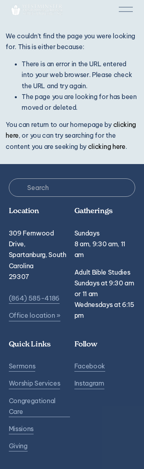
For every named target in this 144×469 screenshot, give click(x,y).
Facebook (89, 366)
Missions (21, 429)
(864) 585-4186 (34, 298)
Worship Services (34, 383)
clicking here (107, 146)
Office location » (35, 315)
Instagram (89, 383)
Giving (18, 446)
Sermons (22, 366)
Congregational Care (32, 406)
